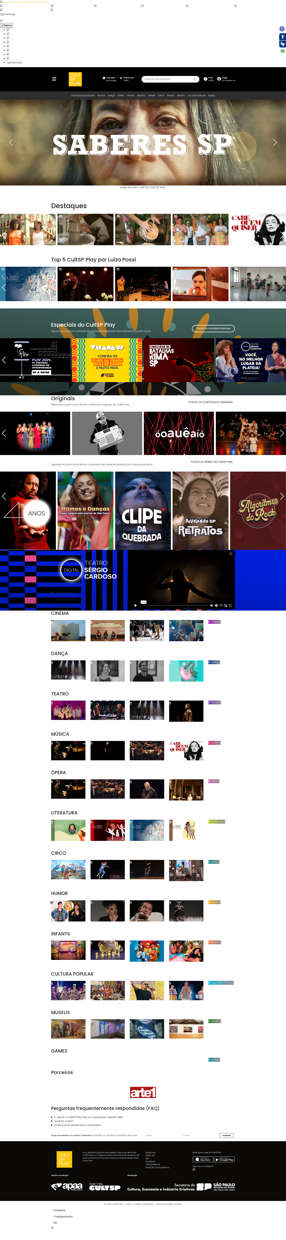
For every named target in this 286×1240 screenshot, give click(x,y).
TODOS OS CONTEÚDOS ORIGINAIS (210, 402)
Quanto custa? (64, 1121)
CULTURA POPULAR (197, 95)
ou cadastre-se (228, 79)
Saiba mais (88, 1160)
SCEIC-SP (150, 1155)
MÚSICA (101, 95)
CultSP (128, 79)
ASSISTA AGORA (63, 607)
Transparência (152, 1164)
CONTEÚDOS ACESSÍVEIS (83, 95)
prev (10, 142)
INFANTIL (181, 95)
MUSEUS (141, 95)
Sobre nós (150, 1152)
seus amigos (111, 79)
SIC (147, 1158)
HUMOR (170, 95)
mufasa (178, 1204)
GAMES (211, 95)
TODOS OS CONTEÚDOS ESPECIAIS (213, 328)
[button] (282, 29)
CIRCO (161, 95)
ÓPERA (121, 95)
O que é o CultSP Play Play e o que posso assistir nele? (89, 1117)
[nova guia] (14, 21)
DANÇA (111, 95)
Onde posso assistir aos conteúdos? (77, 1125)
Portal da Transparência (157, 1167)
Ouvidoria (150, 1161)
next (275, 142)
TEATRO (130, 95)
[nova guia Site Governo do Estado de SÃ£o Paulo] (24, 2)
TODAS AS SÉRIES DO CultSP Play (212, 462)
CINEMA (151, 95)
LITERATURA (218, 822)
